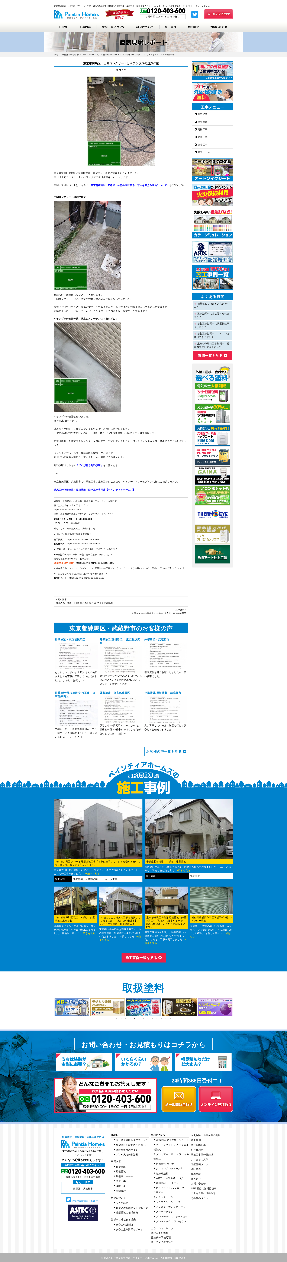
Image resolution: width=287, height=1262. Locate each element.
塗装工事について (113, 27)
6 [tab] (139, 1018)
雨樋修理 (121, 1190)
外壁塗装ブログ (199, 1164)
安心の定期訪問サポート (129, 1229)
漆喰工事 (202, 144)
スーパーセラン (164, 1211)
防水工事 (202, 137)
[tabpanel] (72, 1007)
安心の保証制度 (124, 1224)
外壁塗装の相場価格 (127, 1212)
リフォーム (203, 152)
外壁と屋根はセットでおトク (132, 1207)
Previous (51, 1007)
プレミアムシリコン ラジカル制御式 (171, 1156)
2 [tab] (121, 1018)
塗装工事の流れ (159, 1232)
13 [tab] (170, 1018)
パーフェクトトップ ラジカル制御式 (171, 1147)
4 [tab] (130, 1018)
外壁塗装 (202, 114)
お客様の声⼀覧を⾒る (164, 751)
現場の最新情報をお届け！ (85, 1200)
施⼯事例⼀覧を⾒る (141, 957)
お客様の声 (197, 1149)
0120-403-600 (84, 519)
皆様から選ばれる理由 (123, 1219)
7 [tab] (143, 1018)
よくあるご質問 (199, 1159)
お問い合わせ (219, 27)
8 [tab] (147, 1018)
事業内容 (116, 1161)
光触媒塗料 (162, 1173)
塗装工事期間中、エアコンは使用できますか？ (211, 335)
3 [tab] (125, 1018)
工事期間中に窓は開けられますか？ (211, 315)
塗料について (158, 1135)
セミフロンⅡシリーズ (168, 1202)
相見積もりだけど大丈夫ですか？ (211, 305)
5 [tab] (134, 1018)
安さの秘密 (122, 1203)
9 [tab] (152, 1018)
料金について (145, 27)
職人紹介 (196, 1178)
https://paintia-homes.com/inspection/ (95, 562)
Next (235, 1007)
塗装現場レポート (201, 1144)
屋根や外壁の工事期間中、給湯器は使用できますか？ (211, 345)
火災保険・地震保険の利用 (206, 1135)
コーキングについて (162, 1241)
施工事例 (170, 27)
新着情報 (196, 1174)
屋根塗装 (202, 121)
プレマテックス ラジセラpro (171, 1221)
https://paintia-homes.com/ (67, 509)
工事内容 (85, 27)
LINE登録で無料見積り (203, 1188)
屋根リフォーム (124, 1176)
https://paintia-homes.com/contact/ (86, 577)
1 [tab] (116, 1018)
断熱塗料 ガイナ (165, 1163)
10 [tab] (156, 1018)
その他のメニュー (201, 1198)
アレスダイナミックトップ (171, 1206)
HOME (63, 27)
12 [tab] (165, 1018)
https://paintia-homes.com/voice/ (83, 543)
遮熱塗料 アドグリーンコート (172, 1140)
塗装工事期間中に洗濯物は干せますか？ (211, 325)
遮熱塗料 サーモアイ (167, 1183)
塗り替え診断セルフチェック (132, 1140)
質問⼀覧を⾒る (211, 355)
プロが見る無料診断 (127, 1154)
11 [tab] (161, 1018)
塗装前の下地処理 (161, 1237)
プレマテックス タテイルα (171, 1216)
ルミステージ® (164, 1197)
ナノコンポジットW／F (169, 1168)
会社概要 (193, 27)
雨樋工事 (202, 129)
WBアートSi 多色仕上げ (169, 1178)
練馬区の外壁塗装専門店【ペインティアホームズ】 (132, 1257)
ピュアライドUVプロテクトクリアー (170, 1190)
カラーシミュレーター (163, 1228)
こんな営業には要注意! (203, 1193)
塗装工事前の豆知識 (202, 1154)
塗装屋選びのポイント (128, 1149)
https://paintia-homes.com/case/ (83, 539)
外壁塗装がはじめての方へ (131, 1144)
